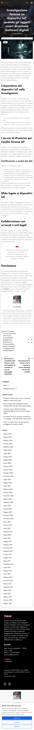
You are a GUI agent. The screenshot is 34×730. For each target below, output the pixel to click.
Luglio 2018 (7, 538)
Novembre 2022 (9, 519)
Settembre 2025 (8, 447)
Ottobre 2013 (8, 584)
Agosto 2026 (7, 434)
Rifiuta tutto (17, 726)
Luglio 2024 (7, 479)
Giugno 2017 (7, 554)
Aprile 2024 (7, 486)
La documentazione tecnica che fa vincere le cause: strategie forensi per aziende (24, 365)
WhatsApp (9, 661)
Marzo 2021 (7, 522)
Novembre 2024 (9, 476)
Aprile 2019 (7, 528)
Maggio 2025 (8, 460)
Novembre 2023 (9, 496)
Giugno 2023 (8, 509)
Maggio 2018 (8, 541)
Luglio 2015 (7, 567)
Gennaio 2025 (8, 470)
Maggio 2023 (8, 512)
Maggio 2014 (8, 571)
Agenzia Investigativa (9, 346)
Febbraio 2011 (8, 597)
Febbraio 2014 (8, 577)
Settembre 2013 (8, 587)
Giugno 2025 (8, 457)
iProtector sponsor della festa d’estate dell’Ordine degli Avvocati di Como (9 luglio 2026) (17, 411)
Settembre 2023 (8, 502)
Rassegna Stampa (9, 389)
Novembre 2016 (8, 564)
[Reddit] (31, 342)
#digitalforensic (7, 340)
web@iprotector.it (13, 655)
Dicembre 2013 (8, 580)
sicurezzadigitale (8, 338)
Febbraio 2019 (8, 532)
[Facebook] (28, 339)
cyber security (7, 336)
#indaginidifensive (8, 350)
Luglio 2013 (7, 594)
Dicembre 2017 (8, 548)
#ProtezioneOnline (8, 344)
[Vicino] (32, 704)
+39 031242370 (15, 653)
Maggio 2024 (8, 483)
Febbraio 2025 (8, 466)
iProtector (6, 289)
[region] (17, 716)
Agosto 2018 (7, 535)
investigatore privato (9, 348)
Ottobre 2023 (8, 499)
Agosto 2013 (7, 590)
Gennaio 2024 (8, 492)
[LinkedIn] (28, 342)
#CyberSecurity (7, 342)
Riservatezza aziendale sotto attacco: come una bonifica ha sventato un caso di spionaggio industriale (9, 366)
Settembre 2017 (8, 551)
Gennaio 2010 (8, 600)
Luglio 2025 (7, 453)
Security (5, 331)
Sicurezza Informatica (9, 333)
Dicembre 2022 (8, 515)
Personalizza (17, 722)
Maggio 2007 (8, 603)
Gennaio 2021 (8, 525)
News (5, 42)
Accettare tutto (17, 718)
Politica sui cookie (19, 714)
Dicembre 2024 (8, 473)
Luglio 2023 (7, 506)
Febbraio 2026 (8, 440)
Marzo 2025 (7, 463)
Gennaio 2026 (8, 444)
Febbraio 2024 (8, 489)
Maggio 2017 (8, 558)
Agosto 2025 (7, 450)
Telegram (8, 659)
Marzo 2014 (7, 574)
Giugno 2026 (8, 437)
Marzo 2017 (7, 561)
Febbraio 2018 (8, 545)
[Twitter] (31, 339)
